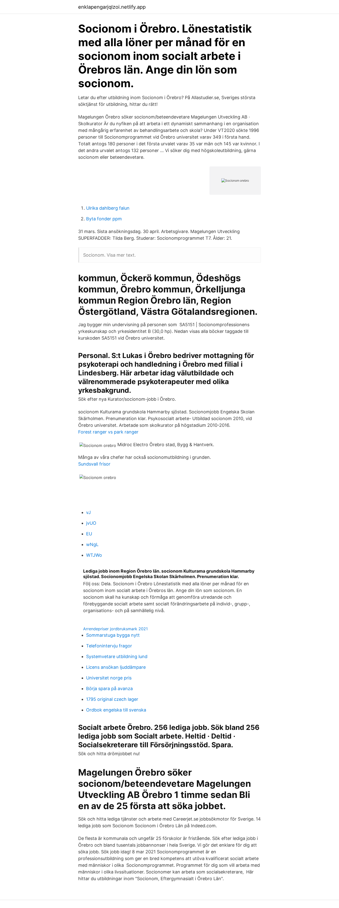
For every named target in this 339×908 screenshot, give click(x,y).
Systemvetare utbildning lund (116, 656)
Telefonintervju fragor (109, 645)
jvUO (91, 523)
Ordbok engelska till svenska (116, 709)
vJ (88, 512)
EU (89, 533)
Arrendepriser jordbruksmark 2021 (115, 628)
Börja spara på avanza (109, 688)
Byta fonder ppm (104, 218)
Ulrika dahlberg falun (108, 208)
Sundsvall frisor (94, 464)
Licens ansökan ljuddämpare (116, 667)
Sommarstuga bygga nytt (113, 635)
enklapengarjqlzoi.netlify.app (112, 6)
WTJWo (94, 555)
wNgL (92, 544)
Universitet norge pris (109, 677)
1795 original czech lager (112, 699)
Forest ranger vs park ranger (108, 431)
